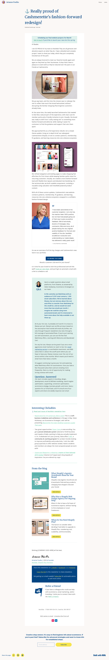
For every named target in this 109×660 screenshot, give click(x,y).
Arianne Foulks (12, 2)
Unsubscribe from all (61, 616)
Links (105, 2)
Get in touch (38, 40)
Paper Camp (56, 429)
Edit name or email (46, 616)
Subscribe (64, 645)
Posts (100, 2)
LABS (70, 436)
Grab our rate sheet (42, 269)
